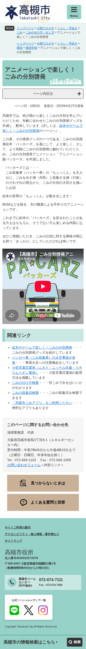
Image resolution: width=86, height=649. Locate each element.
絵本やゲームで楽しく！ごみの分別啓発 (42, 347)
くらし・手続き (67, 28)
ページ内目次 (43, 93)
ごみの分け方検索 (25, 383)
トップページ (25, 28)
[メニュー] (74, 12)
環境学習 (31, 48)
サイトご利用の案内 (18, 527)
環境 (19, 48)
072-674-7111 (51, 580)
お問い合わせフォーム (24, 465)
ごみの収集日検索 (25, 393)
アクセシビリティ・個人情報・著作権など (32, 534)
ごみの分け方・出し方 (40, 32)
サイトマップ (13, 541)
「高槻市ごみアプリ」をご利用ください (42, 403)
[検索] (74, 642)
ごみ (19, 32)
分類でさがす (45, 28)
